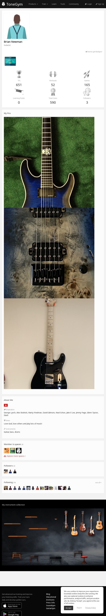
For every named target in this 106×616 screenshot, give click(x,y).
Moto (8, 420)
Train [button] (44, 4)
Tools (62, 4)
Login (89, 4)
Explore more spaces (15, 456)
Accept (68, 608)
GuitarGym (50, 608)
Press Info (50, 602)
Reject (79, 608)
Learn (54, 4)
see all (97, 482)
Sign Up (100, 4)
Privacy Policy (90, 608)
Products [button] (33, 4)
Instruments (10, 429)
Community (74, 4)
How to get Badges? (94, 52)
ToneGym (14, 4)
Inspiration (10, 409)
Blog (48, 594)
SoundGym (50, 605)
